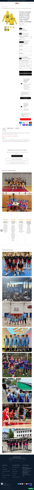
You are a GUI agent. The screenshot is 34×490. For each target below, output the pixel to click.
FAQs (3, 473)
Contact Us (3, 467)
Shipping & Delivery (15, 471)
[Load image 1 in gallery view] (5, 27)
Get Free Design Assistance (25, 98)
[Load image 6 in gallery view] (8, 30)
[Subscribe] (24, 460)
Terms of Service (14, 473)
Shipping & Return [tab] (10, 128)
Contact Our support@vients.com (17, 159)
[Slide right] (16, 29)
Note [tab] (4, 128)
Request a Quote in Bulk (25, 119)
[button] (1, 3)
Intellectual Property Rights (6, 471)
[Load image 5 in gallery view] (5, 30)
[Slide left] (3, 29)
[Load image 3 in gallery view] (11, 27)
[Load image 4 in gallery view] (13, 27)
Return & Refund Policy (15, 467)
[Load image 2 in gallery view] (8, 27)
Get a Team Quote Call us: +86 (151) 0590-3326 (17, 162)
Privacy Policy (14, 469)
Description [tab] (17, 128)
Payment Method (4, 469)
